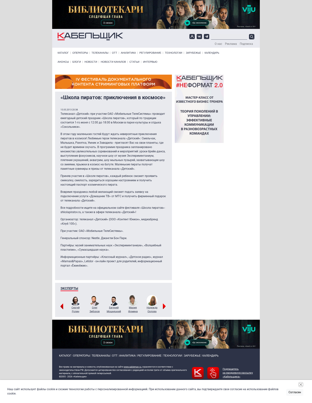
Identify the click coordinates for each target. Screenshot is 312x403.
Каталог (63, 53)
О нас (218, 44)
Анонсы (63, 62)
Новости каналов (113, 62)
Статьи (134, 62)
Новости (90, 62)
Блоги (76, 62)
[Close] (300, 384)
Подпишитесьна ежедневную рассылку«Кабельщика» (238, 373)
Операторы (80, 53)
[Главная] (90, 36)
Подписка (246, 44)
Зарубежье (193, 53)
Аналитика (128, 53)
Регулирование (150, 53)
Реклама (231, 44)
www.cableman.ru (132, 367)
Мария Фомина (133, 309)
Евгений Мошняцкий (114, 309)
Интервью (150, 62)
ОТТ (114, 53)
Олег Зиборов (95, 309)
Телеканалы (100, 53)
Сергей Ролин (76, 309)
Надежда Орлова (152, 309)
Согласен (295, 392)
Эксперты (69, 288)
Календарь (212, 53)
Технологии (173, 53)
